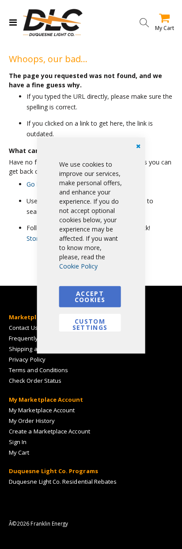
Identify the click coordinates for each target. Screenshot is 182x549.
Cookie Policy (78, 265)
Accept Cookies (90, 296)
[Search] (144, 22)
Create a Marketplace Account (49, 431)
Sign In (18, 442)
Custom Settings (90, 324)
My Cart (19, 452)
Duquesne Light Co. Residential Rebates (63, 482)
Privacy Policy (27, 359)
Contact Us (23, 328)
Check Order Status (35, 381)
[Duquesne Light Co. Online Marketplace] (53, 22)
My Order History (32, 421)
